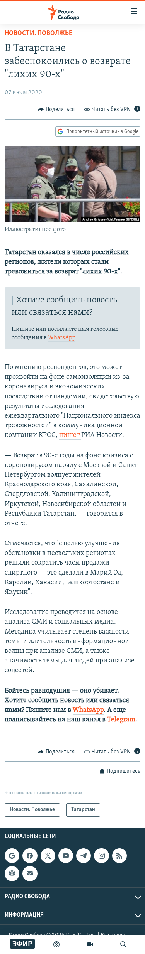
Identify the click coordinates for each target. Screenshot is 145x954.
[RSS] (119, 855)
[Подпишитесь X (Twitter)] (48, 855)
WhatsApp (61, 338)
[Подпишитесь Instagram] (101, 855)
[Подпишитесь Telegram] (83, 855)
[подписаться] (29, 873)
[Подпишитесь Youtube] (65, 855)
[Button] (56, 110)
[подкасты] (56, 944)
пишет (70, 435)
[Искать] (123, 944)
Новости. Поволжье (38, 33)
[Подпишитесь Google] (12, 855)
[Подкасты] (12, 873)
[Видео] (90, 944)
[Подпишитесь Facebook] (29, 855)
